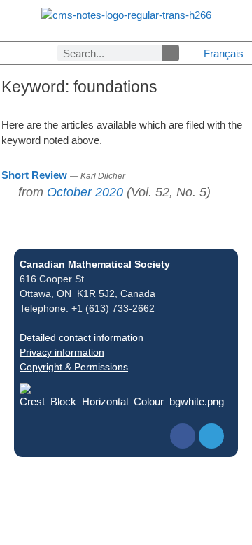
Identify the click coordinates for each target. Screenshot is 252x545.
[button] (5, 53)
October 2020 (85, 192)
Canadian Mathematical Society (95, 264)
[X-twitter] (211, 436)
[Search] (170, 53)
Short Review (34, 175)
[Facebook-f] (182, 436)
